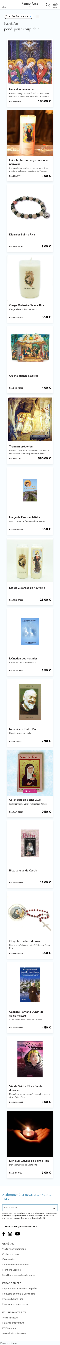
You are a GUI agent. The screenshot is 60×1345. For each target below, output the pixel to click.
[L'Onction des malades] (30, 631)
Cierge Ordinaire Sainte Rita (26, 305)
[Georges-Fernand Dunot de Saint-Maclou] (30, 985)
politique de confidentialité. (35, 1218)
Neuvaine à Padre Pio (22, 729)
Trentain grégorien (21, 446)
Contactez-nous (10, 1254)
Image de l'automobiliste (24, 517)
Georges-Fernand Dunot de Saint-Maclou (26, 1013)
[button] (18, 16)
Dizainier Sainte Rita (22, 234)
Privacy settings (8, 1343)
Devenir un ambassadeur (15, 1264)
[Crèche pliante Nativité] (30, 349)
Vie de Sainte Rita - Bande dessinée (25, 1088)
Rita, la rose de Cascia (23, 870)
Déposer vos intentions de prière (19, 1288)
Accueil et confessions (14, 1333)
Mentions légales (11, 1270)
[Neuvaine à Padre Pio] (30, 702)
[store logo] (30, 4)
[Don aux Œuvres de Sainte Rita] (30, 1134)
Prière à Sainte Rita (12, 1299)
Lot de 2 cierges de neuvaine (27, 588)
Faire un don (8, 1259)
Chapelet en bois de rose (25, 941)
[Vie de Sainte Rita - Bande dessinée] (30, 1059)
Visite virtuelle (10, 1317)
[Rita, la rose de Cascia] (30, 843)
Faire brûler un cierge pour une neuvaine (28, 162)
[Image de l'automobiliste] (30, 490)
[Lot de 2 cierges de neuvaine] (30, 561)
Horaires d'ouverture (13, 1323)
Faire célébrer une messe (15, 1304)
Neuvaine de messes (22, 89)
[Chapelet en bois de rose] (30, 914)
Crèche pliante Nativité (23, 376)
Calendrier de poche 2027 (25, 800)
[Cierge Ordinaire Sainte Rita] (30, 278)
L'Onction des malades (23, 658)
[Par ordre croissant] (37, 16)
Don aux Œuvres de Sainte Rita (29, 1161)
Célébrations (9, 1328)
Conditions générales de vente (18, 1275)
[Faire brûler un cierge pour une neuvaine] (30, 133)
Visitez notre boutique (14, 1249)
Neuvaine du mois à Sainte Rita (18, 1293)
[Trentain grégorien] (30, 419)
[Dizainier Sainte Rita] (30, 207)
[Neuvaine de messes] (30, 62)
